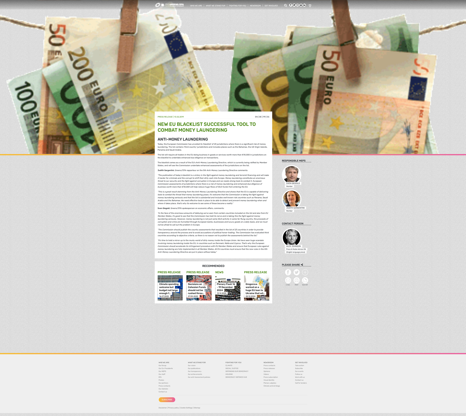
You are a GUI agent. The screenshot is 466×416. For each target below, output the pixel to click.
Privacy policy (173, 408)
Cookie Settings (186, 408)
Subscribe (167, 399)
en (256, 117)
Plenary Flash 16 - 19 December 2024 (226, 287)
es (268, 117)
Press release (165, 117)
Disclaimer (163, 408)
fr (264, 117)
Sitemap (197, 408)
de (260, 117)
